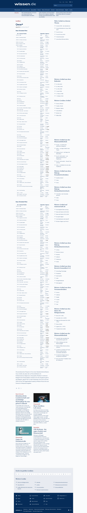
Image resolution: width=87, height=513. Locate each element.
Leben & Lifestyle (60, 10)
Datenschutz (31, 509)
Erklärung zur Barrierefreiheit (50, 509)
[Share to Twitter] (21, 388)
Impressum (25, 509)
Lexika (70, 10)
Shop (60, 2)
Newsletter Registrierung (37, 511)
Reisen (39, 10)
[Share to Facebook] (18, 388)
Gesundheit (33, 10)
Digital (66, 10)
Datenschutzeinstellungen (39, 509)
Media (66, 2)
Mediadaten (59, 509)
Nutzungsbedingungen (27, 511)
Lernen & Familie (26, 10)
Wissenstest (17, 10)
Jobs (63, 2)
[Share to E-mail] (16, 388)
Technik (53, 10)
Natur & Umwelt (46, 10)
